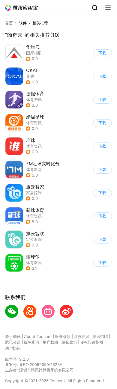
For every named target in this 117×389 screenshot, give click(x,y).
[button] (21, 8)
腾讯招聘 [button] (100, 336)
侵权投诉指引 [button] (92, 342)
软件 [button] (23, 23)
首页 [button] (9, 23)
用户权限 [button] (50, 342)
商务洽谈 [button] (81, 336)
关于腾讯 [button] (13, 336)
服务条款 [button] (62, 336)
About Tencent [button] (38, 336)
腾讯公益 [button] (13, 342)
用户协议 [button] (13, 348)
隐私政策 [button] (69, 342)
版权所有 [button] (32, 342)
